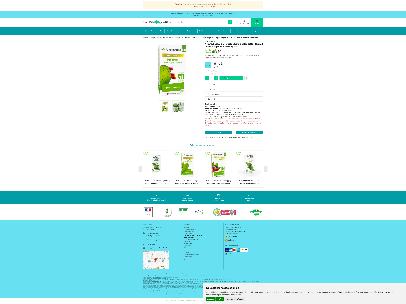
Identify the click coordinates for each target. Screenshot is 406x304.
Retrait (156, 199)
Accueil (145, 38)
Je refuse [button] (220, 299)
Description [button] (212, 89)
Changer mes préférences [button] (235, 299)
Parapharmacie (156, 38)
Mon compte (188, 256)
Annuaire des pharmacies (192, 260)
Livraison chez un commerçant (235, 231)
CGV (185, 247)
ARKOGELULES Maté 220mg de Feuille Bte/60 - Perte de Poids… (187, 182)
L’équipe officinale (189, 231)
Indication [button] (211, 84)
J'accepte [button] (210, 299)
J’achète (158, 177)
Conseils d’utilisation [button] (215, 94)
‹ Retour (218, 132)
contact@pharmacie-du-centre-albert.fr (158, 248)
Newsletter (187, 245)
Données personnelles (191, 251)
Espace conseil (188, 243)
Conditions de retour (231, 233)
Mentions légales (189, 249)
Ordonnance (188, 233)
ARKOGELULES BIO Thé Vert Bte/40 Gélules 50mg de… (249, 182)
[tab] (234, 84)
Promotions (187, 241)
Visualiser (188, 177)
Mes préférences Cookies (191, 254)
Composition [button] (212, 99)
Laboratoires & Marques (191, 239)
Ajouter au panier (232, 78)
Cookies (186, 253)
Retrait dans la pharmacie (233, 228)
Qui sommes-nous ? (190, 229)
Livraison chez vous (231, 229)
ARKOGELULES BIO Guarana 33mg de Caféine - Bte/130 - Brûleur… (218, 182)
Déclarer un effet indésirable (193, 235)
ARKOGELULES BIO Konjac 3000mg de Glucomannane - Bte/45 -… (157, 182)
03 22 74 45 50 (150, 244)
